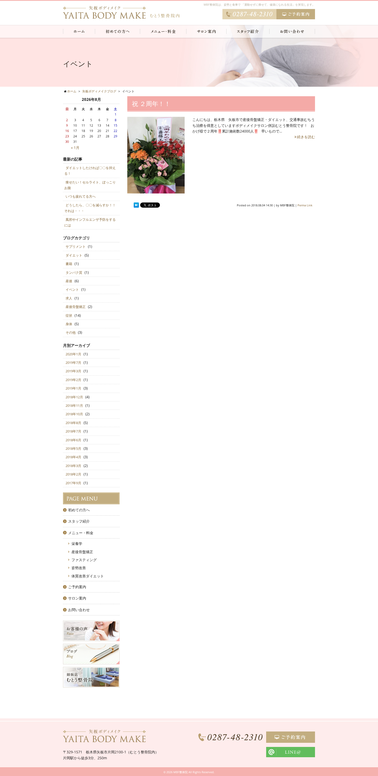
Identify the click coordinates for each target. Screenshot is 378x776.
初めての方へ (79, 509)
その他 (71, 332)
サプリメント (76, 246)
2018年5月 (73, 448)
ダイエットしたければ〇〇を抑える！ (90, 170)
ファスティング (84, 559)
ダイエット (74, 255)
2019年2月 (73, 379)
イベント (72, 289)
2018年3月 (73, 465)
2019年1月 (73, 388)
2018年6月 (73, 440)
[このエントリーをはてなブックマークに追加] (136, 205)
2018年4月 (73, 457)
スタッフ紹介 (79, 521)
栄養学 (76, 543)
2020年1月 (73, 354)
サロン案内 (77, 598)
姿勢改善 (78, 567)
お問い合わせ (79, 609)
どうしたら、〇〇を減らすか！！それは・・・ (90, 208)
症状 (69, 315)
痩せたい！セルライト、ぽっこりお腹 (90, 185)
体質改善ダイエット (87, 576)
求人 (69, 298)
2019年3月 (73, 371)
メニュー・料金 (80, 532)
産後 (69, 281)
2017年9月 (73, 483)
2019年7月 (73, 362)
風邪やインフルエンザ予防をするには (90, 222)
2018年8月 (73, 422)
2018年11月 (74, 405)
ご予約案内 (77, 586)
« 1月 (75, 147)
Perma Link (305, 205)
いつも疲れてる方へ (81, 196)
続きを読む (306, 136)
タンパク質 (74, 272)
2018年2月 (73, 474)
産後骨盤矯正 (76, 306)
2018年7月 (73, 431)
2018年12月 (74, 397)
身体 (69, 324)
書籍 (69, 263)
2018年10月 (74, 414)
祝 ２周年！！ (151, 103)
